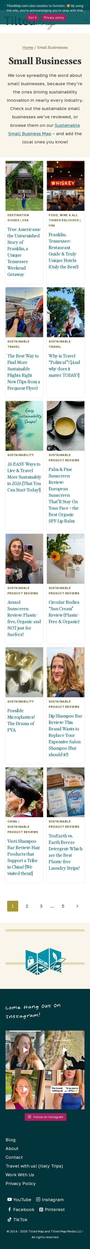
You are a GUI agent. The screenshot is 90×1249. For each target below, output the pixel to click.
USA (25, 220)
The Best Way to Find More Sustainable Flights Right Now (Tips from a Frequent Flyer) (23, 371)
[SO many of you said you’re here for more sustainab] (64, 1089)
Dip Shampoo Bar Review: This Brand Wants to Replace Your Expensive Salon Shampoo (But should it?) (65, 735)
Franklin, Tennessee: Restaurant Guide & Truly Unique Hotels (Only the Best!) (63, 250)
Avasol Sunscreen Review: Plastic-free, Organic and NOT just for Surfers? (24, 618)
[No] (84, 12)
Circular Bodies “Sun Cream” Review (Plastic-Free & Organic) (64, 611)
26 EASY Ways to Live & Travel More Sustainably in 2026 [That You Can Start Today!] (24, 477)
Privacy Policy (21, 1183)
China (12, 821)
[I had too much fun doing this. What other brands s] (25, 1089)
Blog (11, 1139)
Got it (32, 17)
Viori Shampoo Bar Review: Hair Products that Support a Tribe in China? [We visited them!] (23, 857)
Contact (14, 1157)
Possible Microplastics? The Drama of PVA (21, 720)
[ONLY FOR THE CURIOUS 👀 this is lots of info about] (25, 1050)
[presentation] (24, 186)
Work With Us (20, 1174)
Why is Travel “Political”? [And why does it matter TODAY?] (64, 365)
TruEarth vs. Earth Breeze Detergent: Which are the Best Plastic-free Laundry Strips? (65, 851)
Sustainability (20, 455)
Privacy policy (54, 17)
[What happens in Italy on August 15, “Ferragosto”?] (64, 1050)
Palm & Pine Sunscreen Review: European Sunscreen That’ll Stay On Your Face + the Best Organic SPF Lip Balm (64, 495)
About (12, 1148)
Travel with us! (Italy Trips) (34, 1165)
